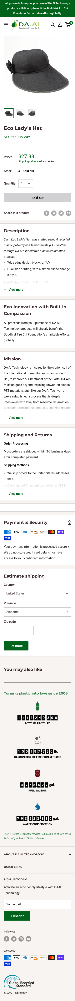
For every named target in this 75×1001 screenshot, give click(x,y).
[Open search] (53, 25)
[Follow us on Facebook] (6, 939)
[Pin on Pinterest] (54, 213)
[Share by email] (68, 213)
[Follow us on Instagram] (21, 939)
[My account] (60, 25)
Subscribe (17, 916)
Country (9, 585)
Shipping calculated (30, 161)
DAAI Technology (17, 137)
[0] (68, 24)
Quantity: (10, 183)
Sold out (38, 198)
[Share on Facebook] (46, 213)
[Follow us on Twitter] (14, 939)
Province (10, 603)
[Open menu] (6, 24)
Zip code (10, 622)
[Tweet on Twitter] (61, 213)
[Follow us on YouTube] (28, 939)
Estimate (16, 646)
